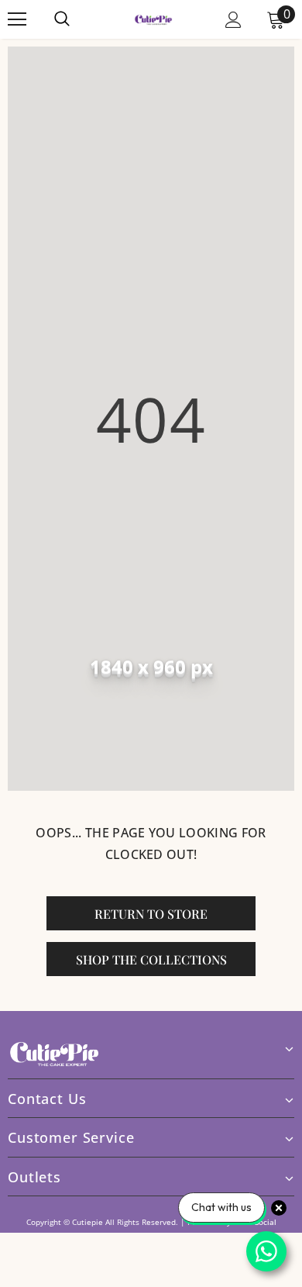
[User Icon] (233, 20)
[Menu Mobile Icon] (17, 19)
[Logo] (153, 18)
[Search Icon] (77, 19)
